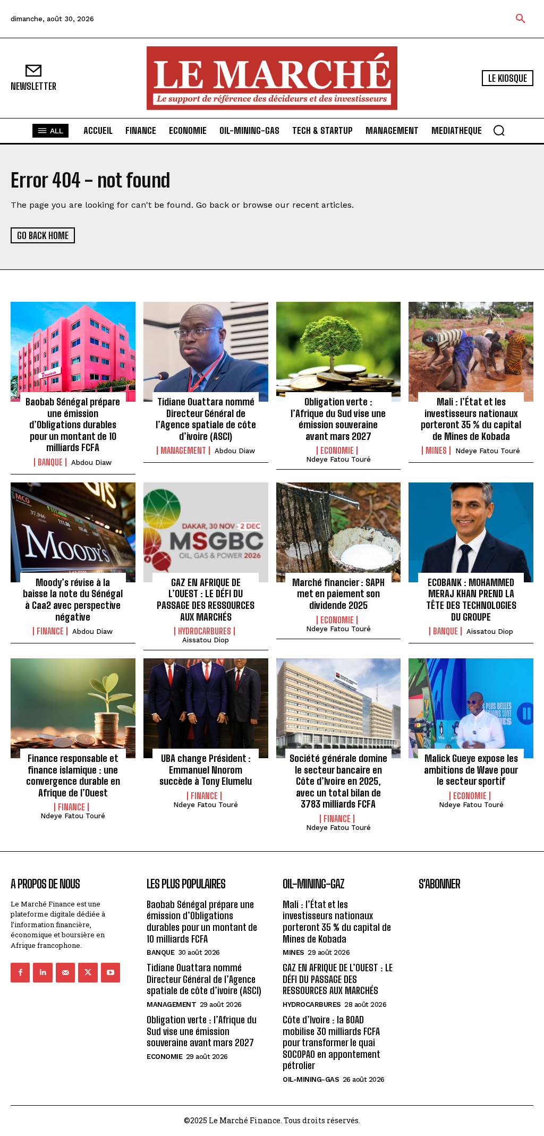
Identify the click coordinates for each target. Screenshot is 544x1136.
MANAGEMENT (183, 450)
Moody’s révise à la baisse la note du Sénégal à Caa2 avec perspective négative (73, 600)
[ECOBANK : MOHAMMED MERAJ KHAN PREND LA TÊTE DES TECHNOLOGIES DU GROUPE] (471, 532)
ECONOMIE (337, 450)
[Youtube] (110, 972)
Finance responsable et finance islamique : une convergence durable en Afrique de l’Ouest (73, 775)
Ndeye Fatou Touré (338, 459)
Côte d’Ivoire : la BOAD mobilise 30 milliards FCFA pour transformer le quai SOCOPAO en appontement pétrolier (331, 1042)
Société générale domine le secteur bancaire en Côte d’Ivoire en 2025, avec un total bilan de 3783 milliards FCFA (338, 781)
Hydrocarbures (204, 631)
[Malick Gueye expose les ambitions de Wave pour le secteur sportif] (471, 708)
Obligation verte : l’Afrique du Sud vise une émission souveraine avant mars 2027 (338, 419)
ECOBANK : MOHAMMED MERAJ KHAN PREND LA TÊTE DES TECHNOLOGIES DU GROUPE (471, 600)
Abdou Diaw (91, 463)
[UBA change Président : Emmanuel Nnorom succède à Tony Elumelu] (205, 708)
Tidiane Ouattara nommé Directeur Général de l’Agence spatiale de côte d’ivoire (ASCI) (206, 419)
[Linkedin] (42, 972)
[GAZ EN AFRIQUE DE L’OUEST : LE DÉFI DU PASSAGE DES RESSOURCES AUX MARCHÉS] (205, 532)
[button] (520, 19)
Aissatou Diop (205, 640)
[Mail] (65, 972)
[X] (87, 972)
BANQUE (50, 462)
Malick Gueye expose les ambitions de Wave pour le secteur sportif (471, 769)
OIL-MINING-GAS (311, 1079)
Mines (436, 450)
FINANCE (50, 631)
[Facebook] (20, 972)
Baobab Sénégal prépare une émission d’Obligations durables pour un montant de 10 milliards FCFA (73, 424)
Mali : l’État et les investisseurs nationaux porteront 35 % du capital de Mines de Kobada (471, 419)
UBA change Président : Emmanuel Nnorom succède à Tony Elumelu (205, 769)
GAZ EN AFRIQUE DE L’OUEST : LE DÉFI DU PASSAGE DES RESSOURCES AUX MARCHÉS (205, 600)
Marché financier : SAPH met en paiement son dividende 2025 (338, 594)
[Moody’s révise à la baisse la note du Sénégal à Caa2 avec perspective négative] (73, 532)
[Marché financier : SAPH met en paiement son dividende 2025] (338, 532)
